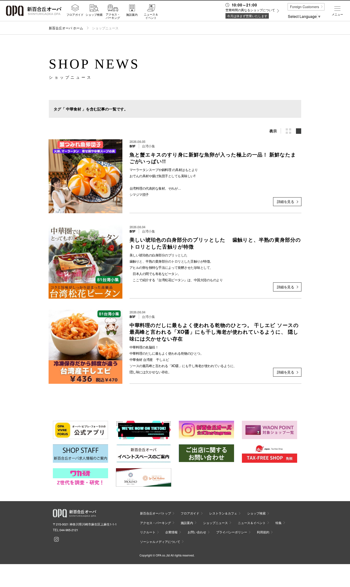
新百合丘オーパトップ (155, 513)
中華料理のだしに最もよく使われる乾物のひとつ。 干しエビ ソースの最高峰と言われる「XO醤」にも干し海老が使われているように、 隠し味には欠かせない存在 (214, 331)
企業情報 (171, 532)
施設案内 (132, 14)
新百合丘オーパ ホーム (66, 28)
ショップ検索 (94, 14)
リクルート (147, 532)
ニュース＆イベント (151, 16)
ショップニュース (215, 522)
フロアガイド (75, 14)
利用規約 (263, 532)
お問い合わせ (197, 532)
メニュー (337, 14)
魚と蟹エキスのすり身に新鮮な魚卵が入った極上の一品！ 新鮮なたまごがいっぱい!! (213, 158)
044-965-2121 (69, 530)
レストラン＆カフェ (223, 513)
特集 (278, 522)
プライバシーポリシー (231, 532)
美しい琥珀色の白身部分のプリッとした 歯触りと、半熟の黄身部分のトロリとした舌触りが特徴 (215, 243)
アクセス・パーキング (113, 16)
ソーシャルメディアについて (160, 541)
